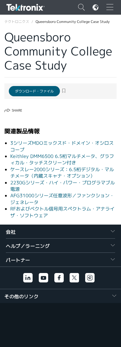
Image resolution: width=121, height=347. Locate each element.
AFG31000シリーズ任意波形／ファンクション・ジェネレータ (62, 198)
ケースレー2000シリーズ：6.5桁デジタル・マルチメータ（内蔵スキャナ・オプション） (62, 172)
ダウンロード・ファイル (34, 91)
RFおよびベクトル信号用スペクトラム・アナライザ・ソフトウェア (62, 212)
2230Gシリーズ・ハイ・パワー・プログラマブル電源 (62, 186)
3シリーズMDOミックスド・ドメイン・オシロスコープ (62, 146)
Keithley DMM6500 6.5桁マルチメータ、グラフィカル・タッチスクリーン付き (62, 159)
